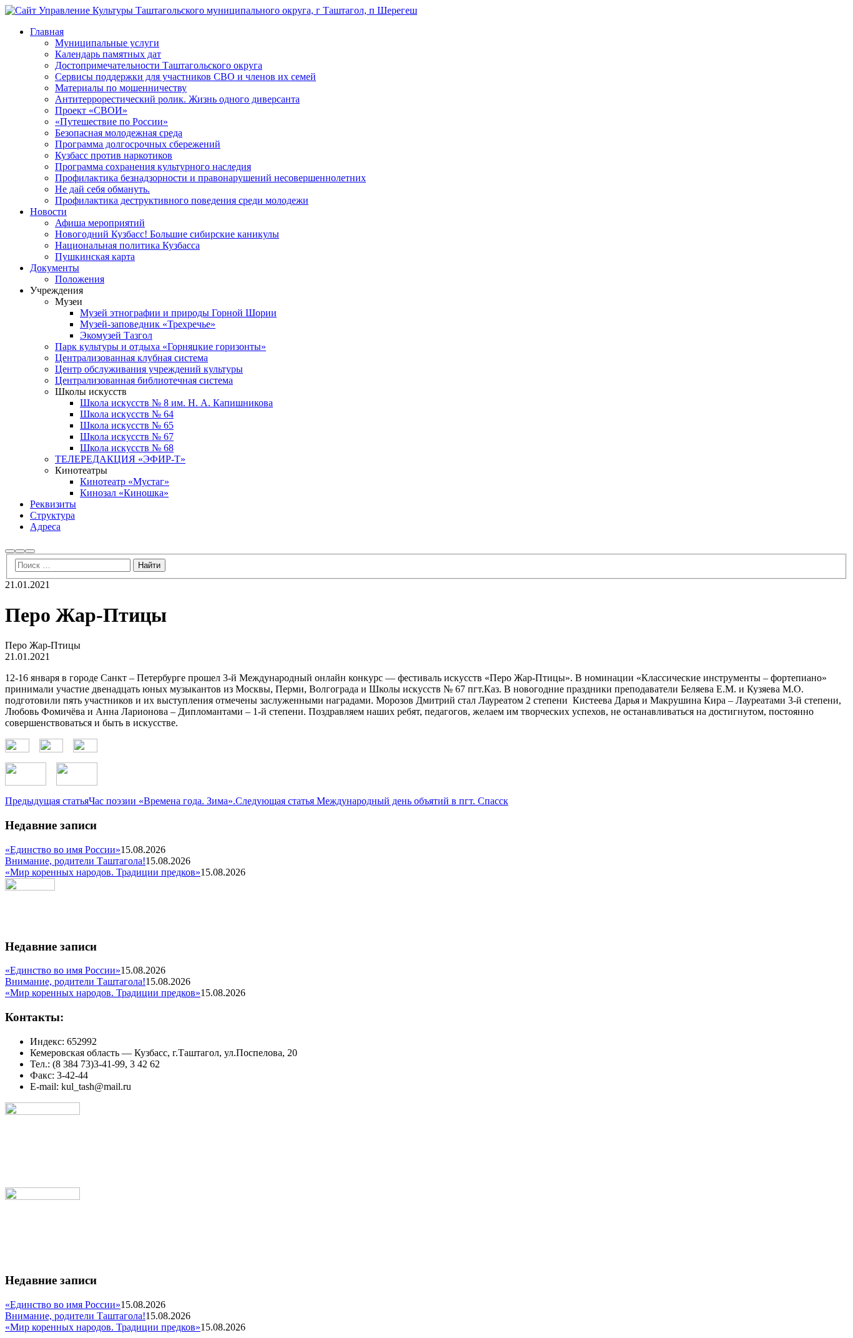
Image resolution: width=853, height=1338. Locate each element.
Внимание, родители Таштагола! (75, 861)
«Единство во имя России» (63, 849)
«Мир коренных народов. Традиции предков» (102, 872)
